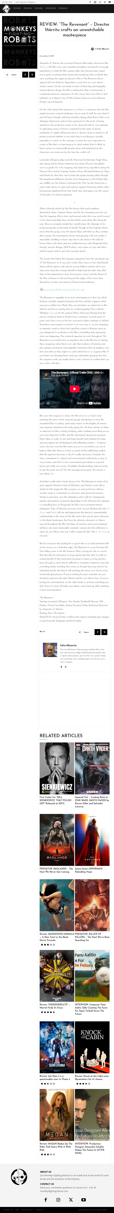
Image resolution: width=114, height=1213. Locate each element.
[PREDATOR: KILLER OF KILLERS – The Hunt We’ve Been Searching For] (92, 905)
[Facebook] (90, 2)
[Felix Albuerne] (93, 48)
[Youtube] (109, 2)
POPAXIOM (62, 8)
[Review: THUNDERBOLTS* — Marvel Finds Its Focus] (57, 976)
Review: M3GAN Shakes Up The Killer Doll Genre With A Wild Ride (56, 1147)
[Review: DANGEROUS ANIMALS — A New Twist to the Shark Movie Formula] (57, 905)
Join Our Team (7, 2)
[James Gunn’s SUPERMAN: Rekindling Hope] (92, 840)
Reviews (17, 8)
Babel (53, 512)
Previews (28, 8)
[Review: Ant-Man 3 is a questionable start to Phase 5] (57, 1047)
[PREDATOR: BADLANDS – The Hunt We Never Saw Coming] (57, 840)
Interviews (51, 8)
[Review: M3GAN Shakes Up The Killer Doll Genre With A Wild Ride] (57, 1115)
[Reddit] (100, 2)
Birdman (44, 67)
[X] (105, 2)
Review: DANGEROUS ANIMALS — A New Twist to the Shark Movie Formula (57, 937)
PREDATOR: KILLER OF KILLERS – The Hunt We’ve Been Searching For (92, 937)
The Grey (102, 532)
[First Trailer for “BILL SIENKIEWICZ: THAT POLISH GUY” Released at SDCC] (57, 768)
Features (39, 8)
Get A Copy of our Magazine (25, 2)
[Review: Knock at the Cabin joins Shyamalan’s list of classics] (92, 1047)
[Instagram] (95, 2)
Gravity (53, 313)
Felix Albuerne (103, 49)
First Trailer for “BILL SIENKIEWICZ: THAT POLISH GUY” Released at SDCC (55, 800)
